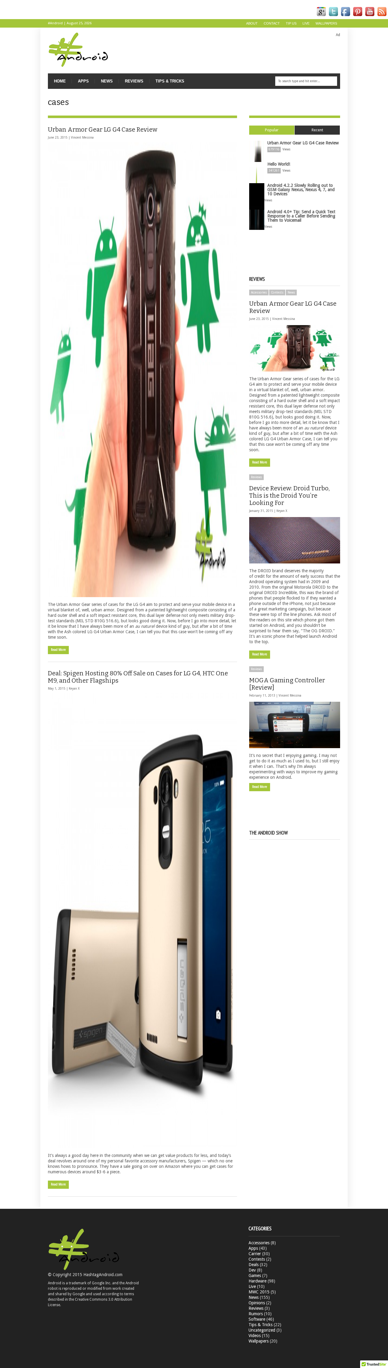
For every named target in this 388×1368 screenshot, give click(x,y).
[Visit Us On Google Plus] (321, 16)
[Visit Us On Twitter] (333, 16)
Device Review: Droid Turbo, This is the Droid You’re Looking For (289, 495)
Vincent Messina (82, 137)
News (107, 81)
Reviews (134, 81)
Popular (272, 130)
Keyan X (74, 688)
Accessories (259, 292)
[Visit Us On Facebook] (346, 16)
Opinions (257, 1302)
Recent (317, 130)
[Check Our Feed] (382, 16)
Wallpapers (326, 23)
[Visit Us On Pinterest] (358, 16)
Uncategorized (262, 1330)
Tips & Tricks (170, 81)
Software (257, 1319)
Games (255, 1275)
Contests (277, 292)
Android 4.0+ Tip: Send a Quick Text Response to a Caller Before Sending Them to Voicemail (301, 216)
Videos (255, 1335)
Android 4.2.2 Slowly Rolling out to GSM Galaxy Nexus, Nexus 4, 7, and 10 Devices (301, 189)
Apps (83, 81)
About (252, 23)
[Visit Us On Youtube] (370, 16)
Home (60, 81)
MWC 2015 (259, 1291)
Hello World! (278, 164)
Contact (272, 23)
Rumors (256, 1313)
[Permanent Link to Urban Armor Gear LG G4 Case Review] (142, 369)
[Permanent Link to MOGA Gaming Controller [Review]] (294, 725)
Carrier (255, 1253)
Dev (252, 1270)
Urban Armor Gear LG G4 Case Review (102, 129)
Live (306, 23)
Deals (254, 1264)
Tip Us (291, 23)
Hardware (257, 1281)
